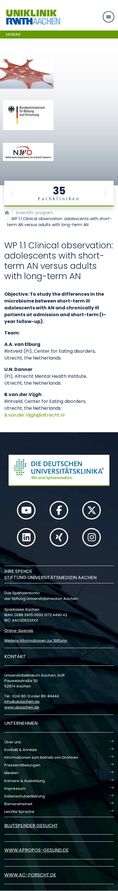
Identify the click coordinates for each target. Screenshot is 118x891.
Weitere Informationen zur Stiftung (35, 640)
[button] (12, 193)
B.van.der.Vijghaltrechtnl (34, 415)
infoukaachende (22, 701)
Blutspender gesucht (31, 825)
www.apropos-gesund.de (36, 850)
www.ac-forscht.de (30, 875)
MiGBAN (13, 34)
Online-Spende (18, 630)
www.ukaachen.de (21, 707)
